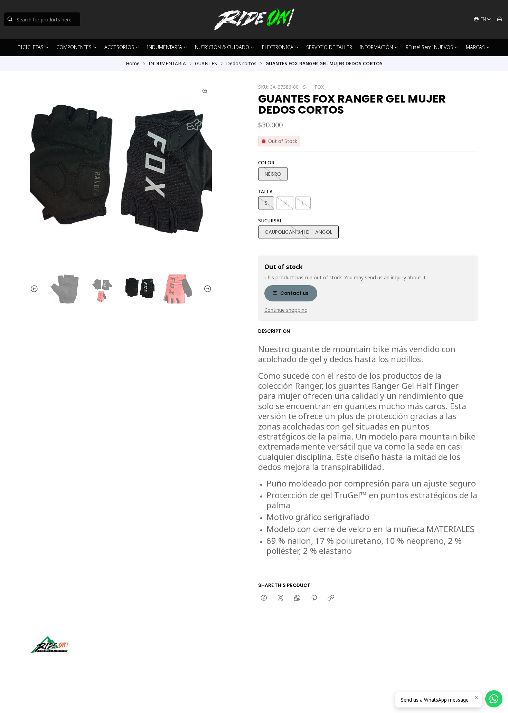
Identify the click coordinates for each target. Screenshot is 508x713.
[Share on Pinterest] (314, 598)
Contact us (294, 293)
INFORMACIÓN (376, 47)
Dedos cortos (241, 63)
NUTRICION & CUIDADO (222, 47)
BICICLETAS (31, 47)
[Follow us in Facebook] (67, 662)
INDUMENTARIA (164, 47)
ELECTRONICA (277, 47)
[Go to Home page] (254, 19)
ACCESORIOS (119, 47)
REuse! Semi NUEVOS (429, 47)
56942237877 (281, 661)
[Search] (10, 19)
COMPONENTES (74, 47)
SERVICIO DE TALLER (329, 47)
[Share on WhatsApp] (297, 598)
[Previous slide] (35, 288)
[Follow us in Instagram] (57, 662)
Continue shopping (286, 310)
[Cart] (499, 19)
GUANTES (206, 63)
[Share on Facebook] (264, 598)
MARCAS (475, 47)
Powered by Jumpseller (98, 699)
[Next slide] (206, 288)
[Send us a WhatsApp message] (493, 698)
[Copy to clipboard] (331, 598)
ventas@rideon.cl (285, 651)
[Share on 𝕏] (280, 598)
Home (133, 63)
